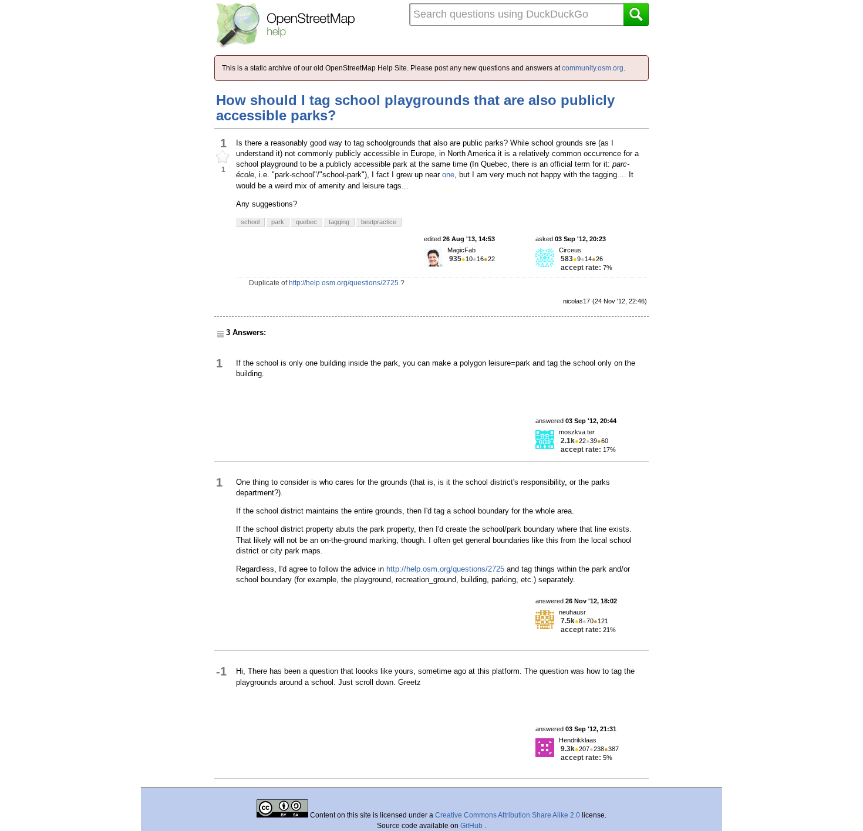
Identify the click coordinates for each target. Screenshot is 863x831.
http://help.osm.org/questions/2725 (344, 283)
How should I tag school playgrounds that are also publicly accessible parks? (415, 107)
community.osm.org (592, 68)
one (448, 174)
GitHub (472, 826)
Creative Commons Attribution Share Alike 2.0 (507, 815)
